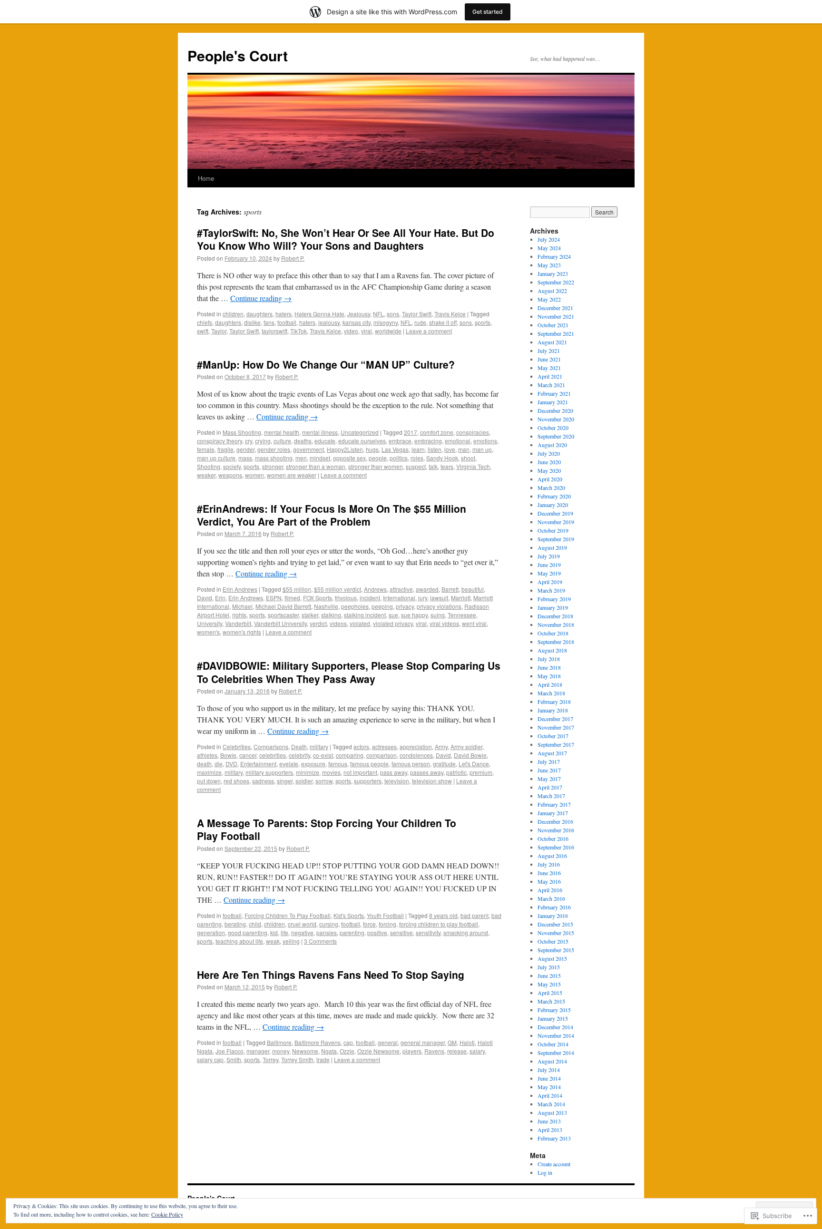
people (378, 458)
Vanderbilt (238, 623)
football (286, 322)
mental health (281, 432)
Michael (242, 606)
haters (283, 314)
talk (433, 466)
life (284, 932)
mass (245, 458)
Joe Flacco (229, 1051)
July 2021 (549, 350)
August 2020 (552, 445)
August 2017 (552, 753)
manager (257, 1051)
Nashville (326, 606)
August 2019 (552, 547)
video (351, 331)
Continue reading (261, 298)
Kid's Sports (348, 915)
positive (377, 932)
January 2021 (553, 402)
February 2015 (554, 1010)
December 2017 (555, 718)
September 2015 (556, 950)
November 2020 (556, 419)
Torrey (270, 1059)
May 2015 (549, 984)
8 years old (443, 915)
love (449, 449)
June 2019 (549, 564)
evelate (288, 764)
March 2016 (551, 898)
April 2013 (550, 1129)
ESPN (274, 598)
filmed (292, 598)
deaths (303, 441)
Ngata (329, 1051)
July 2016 (549, 864)
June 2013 (549, 1121)
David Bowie (470, 755)
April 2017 (550, 787)
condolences (416, 755)
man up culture (216, 458)
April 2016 (550, 890)
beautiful (472, 589)
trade (323, 1059)
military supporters (269, 772)
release (457, 1051)
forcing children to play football (438, 924)
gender (245, 449)
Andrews (375, 589)
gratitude (444, 764)
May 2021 (549, 367)
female (206, 449)
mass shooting (274, 458)
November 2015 (556, 932)
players (411, 1051)
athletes (207, 755)
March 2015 (551, 1001)
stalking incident (365, 615)
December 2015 (555, 924)
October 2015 (553, 941)
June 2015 (549, 975)
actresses (384, 746)
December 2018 (555, 616)
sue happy (414, 615)
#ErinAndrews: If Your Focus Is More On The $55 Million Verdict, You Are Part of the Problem (331, 514)
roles (417, 458)
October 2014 (553, 1044)
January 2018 (553, 710)
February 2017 (554, 804)
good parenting (247, 932)
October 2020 (553, 427)
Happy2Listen (345, 449)
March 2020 (551, 487)
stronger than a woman (315, 466)
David (204, 598)
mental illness (320, 432)
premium (481, 772)
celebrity (299, 755)
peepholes (355, 606)
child (255, 924)
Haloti (467, 1042)
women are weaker (291, 475)
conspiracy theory (219, 441)
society (232, 466)
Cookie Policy (167, 1214)
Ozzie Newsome (378, 1051)
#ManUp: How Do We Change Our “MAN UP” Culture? (326, 364)
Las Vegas (395, 449)
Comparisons (271, 746)
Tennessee (462, 615)
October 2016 (553, 838)
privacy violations (439, 606)
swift (202, 331)
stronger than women (375, 466)
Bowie (228, 755)
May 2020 (549, 470)
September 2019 (556, 539)
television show (432, 781)
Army (441, 746)
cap (348, 1042)
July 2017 (549, 761)
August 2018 (552, 650)
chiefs (204, 322)
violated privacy (393, 623)
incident (370, 598)
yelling (291, 941)
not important (360, 772)
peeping (382, 606)
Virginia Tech (473, 466)
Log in (545, 1172)
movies (331, 772)
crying (263, 441)
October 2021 (553, 325)
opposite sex (349, 458)
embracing (428, 441)
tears (446, 466)
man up (482, 449)
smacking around (465, 932)
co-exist (323, 755)
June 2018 (549, 667)
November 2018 (556, 624)
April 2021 (550, 376)
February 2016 (554, 907)
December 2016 (555, 821)
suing (438, 615)
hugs (372, 449)
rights (239, 615)
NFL (378, 314)
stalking (331, 615)
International (399, 598)
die (219, 764)
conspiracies (472, 432)
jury (422, 598)
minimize (307, 772)
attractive (401, 589)
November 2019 (556, 522)
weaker (206, 475)
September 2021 (556, 333)
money (280, 1051)
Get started (487, 11)
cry (248, 441)
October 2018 (553, 633)
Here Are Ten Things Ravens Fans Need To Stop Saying (330, 974)
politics (399, 458)
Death (299, 746)
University (209, 623)
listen (434, 449)
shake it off (443, 322)
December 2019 (555, 513)
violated (360, 623)
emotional (457, 441)
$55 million (297, 589)
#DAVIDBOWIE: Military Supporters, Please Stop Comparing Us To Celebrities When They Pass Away (348, 671)
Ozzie (347, 1051)
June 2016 (549, 873)
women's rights (242, 632)
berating (235, 924)
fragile (225, 449)
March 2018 (551, 693)
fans (269, 322)
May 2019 (549, 573)
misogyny (385, 322)
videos (338, 623)
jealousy (329, 322)
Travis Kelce (450, 314)
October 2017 (553, 736)
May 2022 (549, 299)
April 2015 (550, 992)
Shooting (208, 466)
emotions (485, 441)
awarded (427, 589)
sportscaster (283, 615)
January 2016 (553, 915)
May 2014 (549, 1087)
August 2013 (552, 1112)
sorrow (324, 781)
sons (393, 314)
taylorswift (274, 331)
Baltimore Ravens (317, 1042)
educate (324, 441)
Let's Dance (474, 764)
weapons (230, 475)
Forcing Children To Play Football (288, 915)
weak (273, 941)
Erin (220, 598)
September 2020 (556, 436)
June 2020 (549, 462)
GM (452, 1042)
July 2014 (549, 1069)
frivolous (346, 598)
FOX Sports (317, 598)
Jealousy (358, 314)
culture (282, 441)
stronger (272, 466)
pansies (326, 932)
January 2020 (553, 504)
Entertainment (258, 764)
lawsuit (439, 598)
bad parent (474, 915)
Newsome (305, 1051)
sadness (263, 781)
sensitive (401, 932)
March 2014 (551, 1104)
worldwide (388, 331)
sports (482, 322)
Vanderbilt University (280, 623)
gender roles (273, 449)
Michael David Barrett (283, 606)
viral (366, 331)
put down (209, 781)
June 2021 (549, 359)
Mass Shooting (242, 432)
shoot (468, 458)
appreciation (416, 746)
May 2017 (549, 778)
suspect (416, 466)
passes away (426, 772)
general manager (423, 1042)
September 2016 (556, 847)
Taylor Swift (416, 314)
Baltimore (279, 1042)
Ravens (434, 1051)
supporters (368, 781)
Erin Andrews (240, 589)
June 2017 (549, 770)
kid (274, 932)
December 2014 (555, 1027)
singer (285, 781)
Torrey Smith (297, 1059)
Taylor (218, 331)
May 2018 (549, 676)
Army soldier (466, 746)
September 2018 (556, 641)
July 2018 (549, 659)
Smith (233, 1059)
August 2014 (552, 1061)
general (388, 1042)
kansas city (356, 322)
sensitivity (428, 932)
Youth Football (385, 915)
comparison (381, 755)
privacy (405, 606)
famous (337, 764)
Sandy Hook (442, 458)
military (319, 746)
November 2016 (556, 830)
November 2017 (556, 727)
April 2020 (550, 479)
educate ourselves (362, 441)
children (233, 314)
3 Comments (320, 941)
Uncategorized (360, 432)
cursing (328, 924)
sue (393, 615)
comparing (349, 755)
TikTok (298, 331)
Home (206, 178)
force (369, 924)
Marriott (460, 598)
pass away (393, 772)
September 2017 (556, 744)
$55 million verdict (337, 589)
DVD (231, 764)
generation (211, 932)
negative (302, 932)
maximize (209, 772)
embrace (400, 441)
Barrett (450, 589)
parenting (352, 932)
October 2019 (553, 530)
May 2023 (549, 265)
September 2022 (556, 282)
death (204, 764)
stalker (310, 615)
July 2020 (549, 453)
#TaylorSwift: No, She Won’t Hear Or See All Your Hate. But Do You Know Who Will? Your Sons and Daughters (345, 239)
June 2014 (549, 1078)
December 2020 (555, 410)
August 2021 (552, 342)
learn (418, 449)
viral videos (444, 623)
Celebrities (237, 746)
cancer (247, 755)
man (464, 449)
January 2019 (553, 607)
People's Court (237, 55)
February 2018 (554, 701)
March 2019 (551, 590)
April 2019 (550, 581)
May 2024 (549, 248)
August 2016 (552, 855)
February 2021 (554, 393)
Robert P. (292, 258)
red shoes (236, 781)
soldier (304, 781)
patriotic (456, 772)
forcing (387, 924)
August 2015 (552, 958)
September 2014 (556, 1052)
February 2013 (554, 1138)
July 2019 (549, 556)
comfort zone (436, 432)
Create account (554, 1164)
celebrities (272, 755)
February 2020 (554, 496)
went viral (474, 623)
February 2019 (554, 599)
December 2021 (555, 308)
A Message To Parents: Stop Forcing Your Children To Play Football (326, 829)
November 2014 (556, 1035)
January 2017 (553, 813)
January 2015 (553, 1018)
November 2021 (556, 316)
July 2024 (549, 239)
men (301, 458)
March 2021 (551, 385)
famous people (369, 764)
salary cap (210, 1059)
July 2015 (549, 967)
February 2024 (554, 256)
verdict (318, 623)
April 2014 (550, 1095)
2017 (410, 432)
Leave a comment (429, 331)
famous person (410, 764)
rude (420, 322)
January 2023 (553, 273)
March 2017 (551, 796)
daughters (259, 314)
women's (208, 632)
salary (477, 1051)
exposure (313, 764)
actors (361, 746)
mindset (320, 458)
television (396, 781)
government (308, 449)
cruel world (302, 924)
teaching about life (239, 941)
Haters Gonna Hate (319, 314)
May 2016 (549, 881)
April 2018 (550, 684)
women (254, 475)
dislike (252, 322)
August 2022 (552, 290)
